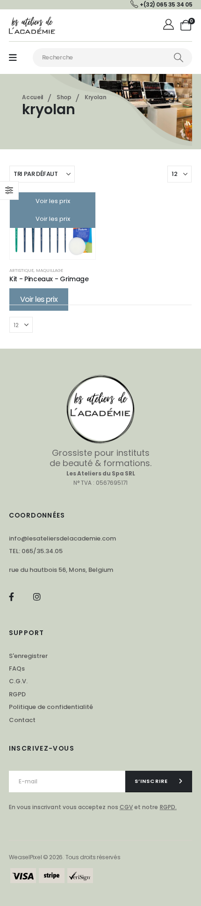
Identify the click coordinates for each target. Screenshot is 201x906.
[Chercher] (179, 57)
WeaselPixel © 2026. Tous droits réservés (65, 857)
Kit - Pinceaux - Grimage (49, 279)
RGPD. (168, 807)
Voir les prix (53, 201)
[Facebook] (11, 596)
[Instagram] (36, 596)
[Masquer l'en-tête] (32, 25)
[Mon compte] (169, 25)
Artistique (21, 270)
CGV (126, 807)
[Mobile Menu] (13, 58)
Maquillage (49, 270)
